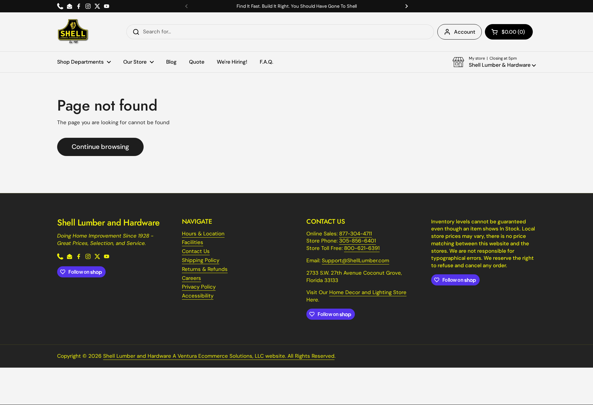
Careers (191, 278)
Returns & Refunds (205, 269)
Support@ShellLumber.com (355, 260)
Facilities (192, 242)
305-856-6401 (357, 240)
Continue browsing (100, 146)
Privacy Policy (199, 286)
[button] (509, 32)
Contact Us (196, 251)
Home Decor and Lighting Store (367, 292)
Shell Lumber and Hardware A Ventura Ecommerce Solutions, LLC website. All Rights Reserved (218, 355)
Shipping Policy (200, 260)
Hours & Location (203, 233)
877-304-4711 (355, 233)
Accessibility (197, 295)
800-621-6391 (362, 248)
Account (464, 31)
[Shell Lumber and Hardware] (73, 32)
